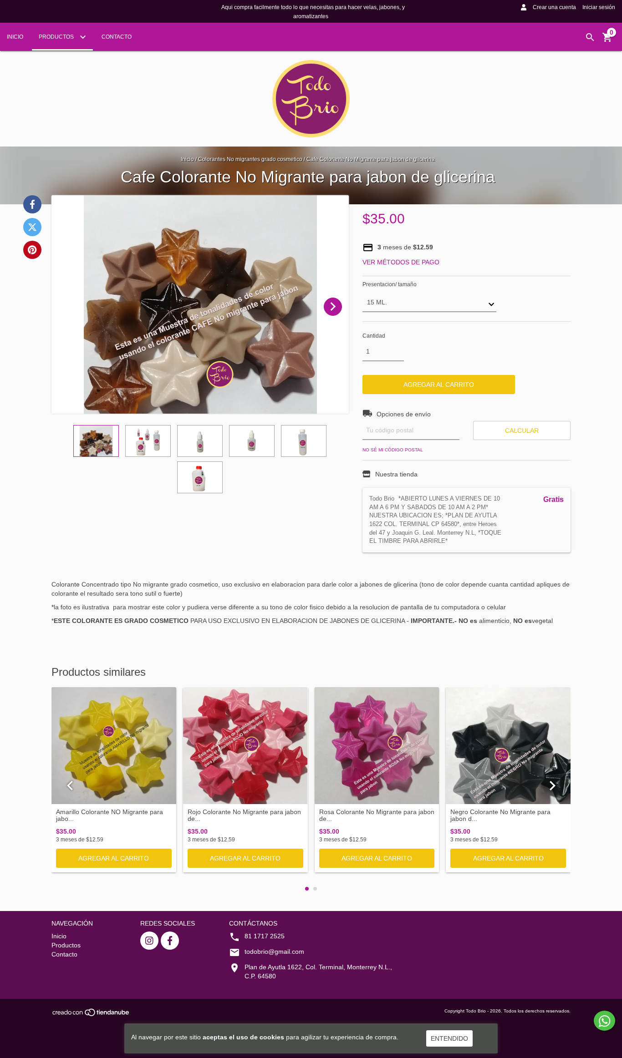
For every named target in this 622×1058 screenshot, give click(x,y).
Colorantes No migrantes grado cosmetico (250, 159)
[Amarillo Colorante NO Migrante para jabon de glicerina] (113, 745)
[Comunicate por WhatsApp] (604, 1021)
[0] (607, 40)
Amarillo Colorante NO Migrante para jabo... (109, 815)
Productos (57, 37)
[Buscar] (590, 37)
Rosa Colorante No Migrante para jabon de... (376, 815)
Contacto (117, 37)
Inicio (15, 37)
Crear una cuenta (554, 7)
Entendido (449, 1038)
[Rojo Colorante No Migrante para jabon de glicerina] (245, 745)
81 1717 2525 (265, 936)
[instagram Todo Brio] (149, 940)
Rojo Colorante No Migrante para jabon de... (244, 815)
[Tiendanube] (91, 1015)
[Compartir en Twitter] (32, 227)
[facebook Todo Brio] (170, 940)
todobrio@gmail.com (274, 951)
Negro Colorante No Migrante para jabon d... (500, 815)
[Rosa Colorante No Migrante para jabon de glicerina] (377, 745)
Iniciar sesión (598, 7)
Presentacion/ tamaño (389, 284)
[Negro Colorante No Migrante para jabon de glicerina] (508, 745)
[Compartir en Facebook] (32, 204)
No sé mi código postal (392, 449)
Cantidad (373, 336)
